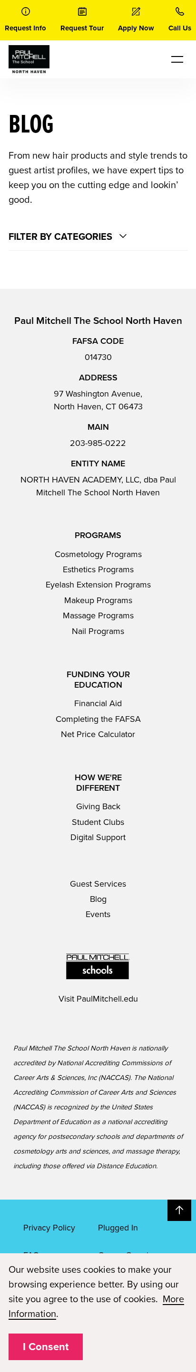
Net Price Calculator (98, 734)
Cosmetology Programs (98, 554)
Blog (98, 899)
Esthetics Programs (98, 569)
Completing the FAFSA (98, 719)
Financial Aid (98, 703)
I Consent (46, 1347)
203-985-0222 (98, 443)
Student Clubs (98, 822)
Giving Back (98, 806)
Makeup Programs (98, 600)
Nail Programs (98, 631)
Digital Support (98, 837)
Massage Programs (98, 615)
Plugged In (118, 1227)
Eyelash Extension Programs (98, 584)
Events (98, 914)
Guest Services (98, 884)
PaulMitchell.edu (107, 999)
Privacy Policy (49, 1227)
